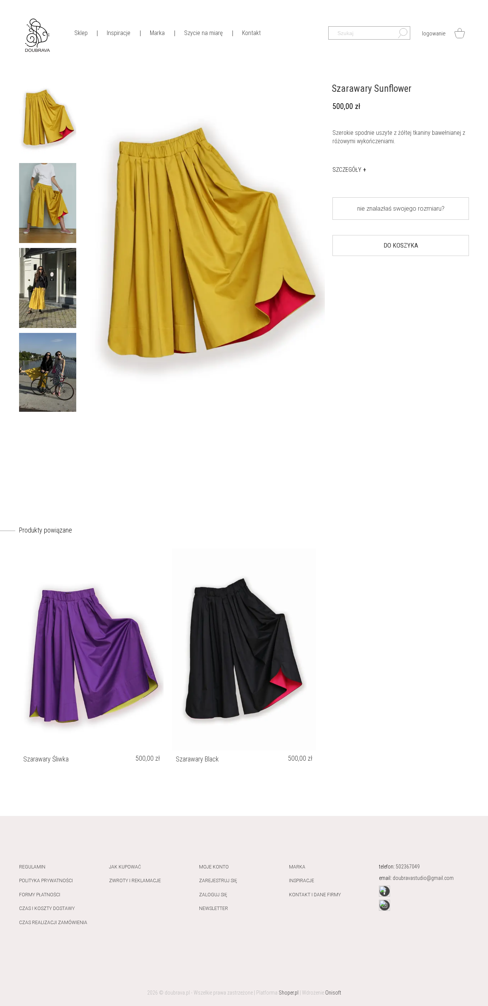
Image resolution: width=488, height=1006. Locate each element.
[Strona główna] (37, 34)
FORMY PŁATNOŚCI (39, 894)
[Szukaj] (398, 35)
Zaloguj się (213, 894)
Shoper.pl (289, 993)
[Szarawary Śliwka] (91, 649)
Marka (297, 867)
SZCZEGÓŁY (349, 169)
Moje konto (214, 867)
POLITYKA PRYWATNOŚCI (46, 880)
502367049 (408, 867)
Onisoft (333, 993)
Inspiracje (301, 880)
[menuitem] (80, 32)
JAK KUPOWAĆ (125, 867)
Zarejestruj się (218, 880)
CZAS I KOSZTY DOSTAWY (47, 908)
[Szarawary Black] (244, 649)
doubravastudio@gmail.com (423, 878)
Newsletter (213, 908)
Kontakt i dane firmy (315, 894)
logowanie (434, 33)
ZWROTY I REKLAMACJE (135, 880)
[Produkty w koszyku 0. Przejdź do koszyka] (459, 33)
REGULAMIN (32, 867)
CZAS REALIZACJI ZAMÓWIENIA (53, 922)
